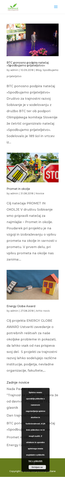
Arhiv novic (43, 310)
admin (14, 70)
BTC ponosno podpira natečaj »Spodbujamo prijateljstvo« (28, 64)
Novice (40, 193)
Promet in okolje (18, 188)
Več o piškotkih (35, 461)
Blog (38, 70)
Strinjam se (37, 467)
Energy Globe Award (21, 306)
